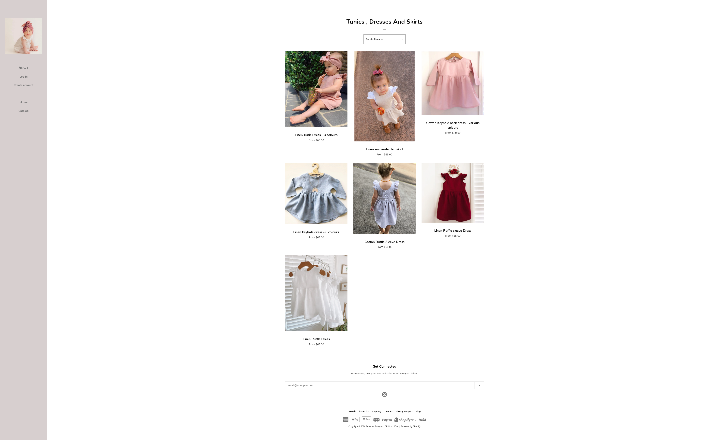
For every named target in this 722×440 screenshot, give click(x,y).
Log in (24, 77)
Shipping (376, 411)
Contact (389, 411)
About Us (364, 411)
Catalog (23, 111)
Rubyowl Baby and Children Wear (382, 426)
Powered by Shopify (411, 426)
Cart (25, 68)
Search (352, 411)
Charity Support (404, 411)
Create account (23, 85)
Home (23, 102)
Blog (418, 411)
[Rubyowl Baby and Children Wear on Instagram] (384, 395)
